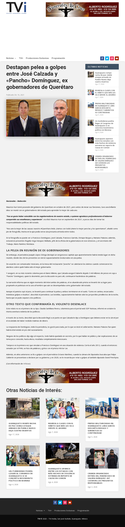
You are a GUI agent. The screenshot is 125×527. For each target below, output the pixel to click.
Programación (58, 58)
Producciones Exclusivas (37, 58)
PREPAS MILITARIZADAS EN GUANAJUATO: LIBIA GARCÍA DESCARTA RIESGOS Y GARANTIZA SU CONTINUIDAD (105, 108)
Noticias (10, 58)
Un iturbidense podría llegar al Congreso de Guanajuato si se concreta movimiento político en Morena (104, 125)
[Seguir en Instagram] (112, 58)
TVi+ (21, 58)
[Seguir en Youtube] (117, 58)
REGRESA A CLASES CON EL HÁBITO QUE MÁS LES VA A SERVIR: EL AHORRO (105, 92)
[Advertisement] (62, 38)
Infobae (26, 363)
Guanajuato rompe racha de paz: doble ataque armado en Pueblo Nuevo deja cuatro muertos (103, 77)
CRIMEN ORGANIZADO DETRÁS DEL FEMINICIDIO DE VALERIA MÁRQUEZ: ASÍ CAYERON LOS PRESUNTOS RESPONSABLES (105, 162)
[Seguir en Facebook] (102, 58)
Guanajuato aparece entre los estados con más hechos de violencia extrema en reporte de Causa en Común (105, 143)
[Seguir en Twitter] (107, 58)
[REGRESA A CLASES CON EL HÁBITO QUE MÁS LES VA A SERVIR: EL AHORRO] (91, 92)
